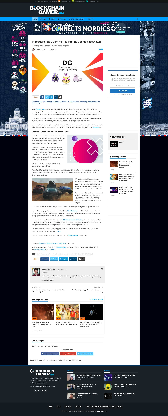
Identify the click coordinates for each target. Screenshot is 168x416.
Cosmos (96, 127)
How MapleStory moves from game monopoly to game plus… (89, 376)
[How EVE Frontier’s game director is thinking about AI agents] (43, 312)
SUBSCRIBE (124, 91)
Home (50, 406)
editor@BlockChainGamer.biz (46, 386)
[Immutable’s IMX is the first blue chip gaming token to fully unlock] (108, 396)
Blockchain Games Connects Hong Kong (52, 243)
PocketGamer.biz (65, 1)
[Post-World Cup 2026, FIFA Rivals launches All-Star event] (67, 312)
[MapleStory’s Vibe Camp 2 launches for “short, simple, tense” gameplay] (114, 190)
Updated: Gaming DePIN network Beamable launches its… (125, 385)
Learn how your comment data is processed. (67, 360)
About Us (91, 19)
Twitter (36, 250)
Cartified (54, 253)
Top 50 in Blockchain (77, 19)
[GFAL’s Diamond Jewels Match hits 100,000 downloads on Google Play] (91, 312)
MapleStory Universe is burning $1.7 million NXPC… (124, 376)
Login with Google (69, 354)
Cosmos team (73, 235)
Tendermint (89, 253)
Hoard (121, 142)
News (35, 19)
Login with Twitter (86, 354)
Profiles (63, 19)
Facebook (42, 250)
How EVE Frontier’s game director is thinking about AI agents (125, 165)
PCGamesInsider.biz (79, 1)
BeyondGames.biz (93, 1)
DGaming (66, 253)
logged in (43, 346)
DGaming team (40, 109)
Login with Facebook (51, 354)
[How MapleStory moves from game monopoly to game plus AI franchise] (71, 377)
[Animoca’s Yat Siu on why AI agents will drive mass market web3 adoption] (71, 387)
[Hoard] (114, 144)
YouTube (52, 250)
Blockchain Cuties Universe (72, 220)
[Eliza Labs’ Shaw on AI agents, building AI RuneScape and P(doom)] (71, 396)
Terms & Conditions (100, 411)
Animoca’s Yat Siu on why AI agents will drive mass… (86, 385)
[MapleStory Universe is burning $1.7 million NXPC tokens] (108, 377)
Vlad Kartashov (72, 211)
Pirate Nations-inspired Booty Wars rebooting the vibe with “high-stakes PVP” (127, 177)
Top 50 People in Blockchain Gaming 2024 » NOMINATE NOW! (104, 406)
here (59, 231)
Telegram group (61, 247)
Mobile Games (73, 253)
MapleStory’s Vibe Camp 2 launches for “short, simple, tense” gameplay (126, 190)
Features (43, 19)
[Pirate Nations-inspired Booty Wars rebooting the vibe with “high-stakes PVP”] (114, 177)
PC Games (81, 253)
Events (53, 19)
